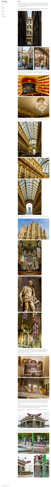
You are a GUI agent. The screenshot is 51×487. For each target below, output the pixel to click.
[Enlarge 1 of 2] (32, 455)
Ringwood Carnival (4, 16)
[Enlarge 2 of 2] (48, 455)
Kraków (3, 14)
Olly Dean (4, 1)
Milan (2, 12)
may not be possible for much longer (30, 430)
